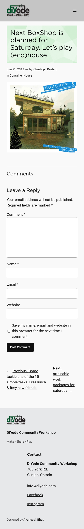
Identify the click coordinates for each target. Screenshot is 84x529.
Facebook (35, 495)
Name (13, 264)
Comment (16, 214)
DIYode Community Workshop (31, 432)
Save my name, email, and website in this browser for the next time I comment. (41, 331)
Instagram (35, 504)
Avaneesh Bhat (33, 519)
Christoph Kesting (45, 69)
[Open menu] (74, 10)
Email (12, 284)
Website (13, 305)
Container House (21, 75)
